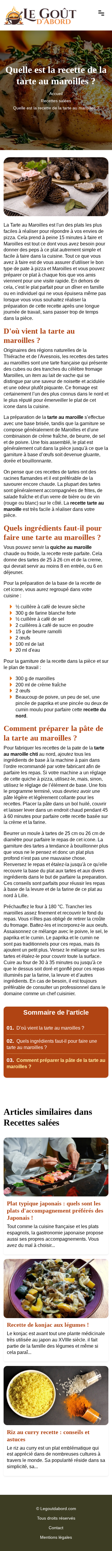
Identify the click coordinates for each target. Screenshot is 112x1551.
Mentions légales (56, 1537)
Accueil (56, 93)
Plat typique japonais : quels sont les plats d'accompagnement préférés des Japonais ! (55, 1210)
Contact (56, 1527)
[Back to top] (95, 1534)
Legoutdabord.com (58, 1508)
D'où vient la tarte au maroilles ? (45, 1028)
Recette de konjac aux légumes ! (48, 1324)
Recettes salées (56, 100)
